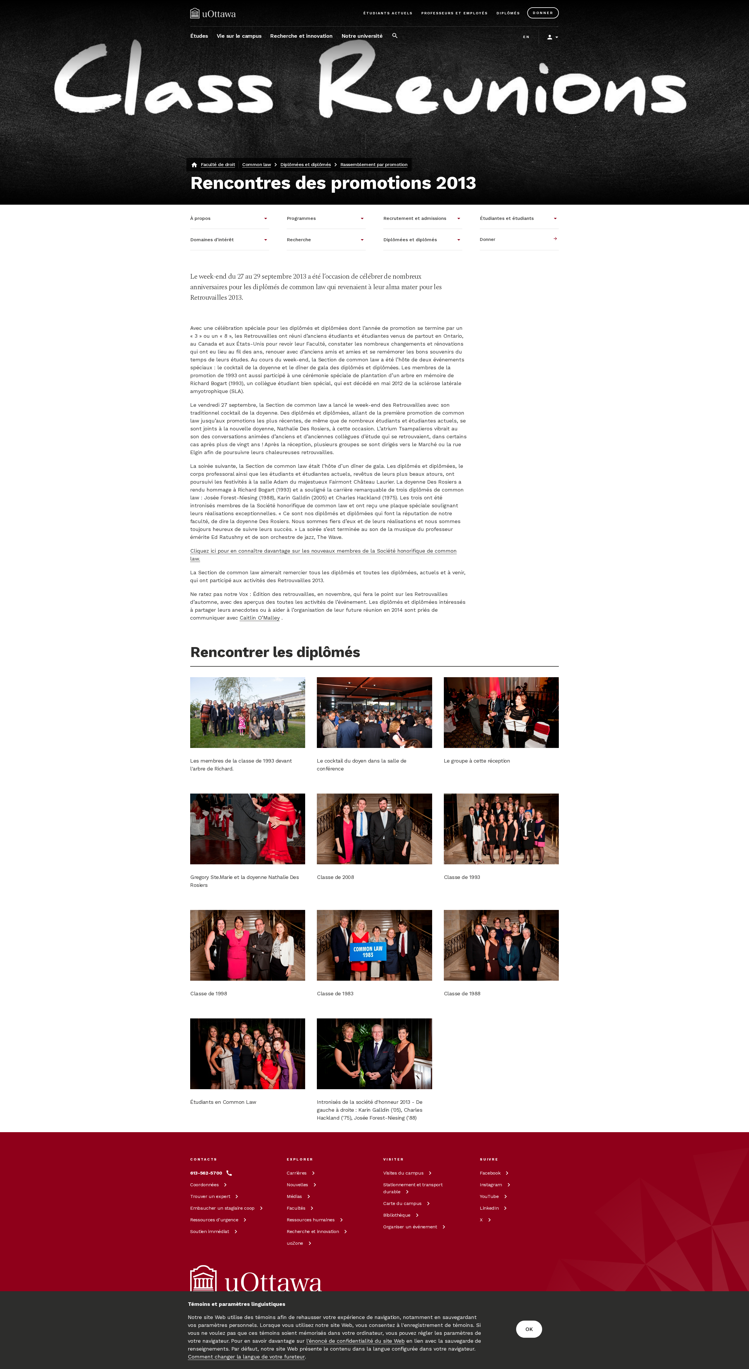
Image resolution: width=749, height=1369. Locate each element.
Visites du (403, 1173)
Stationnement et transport (412, 1188)
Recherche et (313, 1231)
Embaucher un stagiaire (222, 1208)
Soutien (209, 1231)
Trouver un (210, 1196)
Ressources (214, 1220)
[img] (213, 13)
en (526, 37)
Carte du (402, 1203)
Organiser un (410, 1227)
